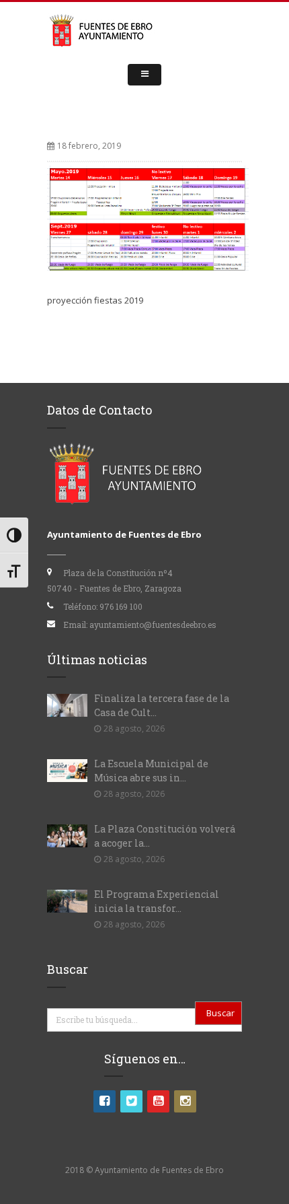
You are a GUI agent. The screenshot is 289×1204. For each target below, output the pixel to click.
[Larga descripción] (148, 217)
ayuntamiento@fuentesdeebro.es (152, 624)
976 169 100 (120, 606)
